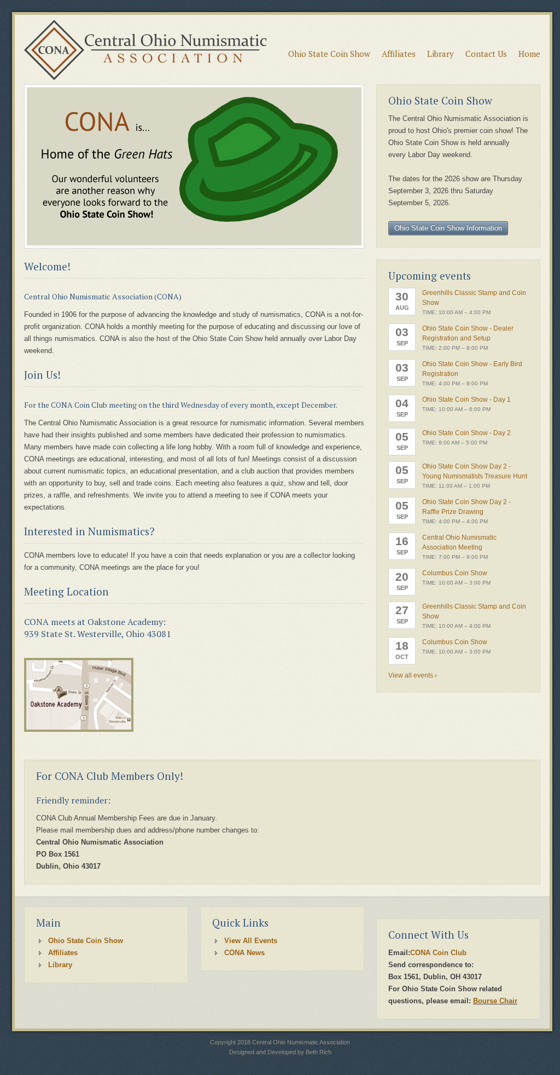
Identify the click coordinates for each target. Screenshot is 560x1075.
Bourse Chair (495, 1001)
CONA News (244, 953)
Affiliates (399, 53)
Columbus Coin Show (454, 573)
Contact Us (486, 53)
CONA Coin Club (438, 953)
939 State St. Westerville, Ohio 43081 (97, 634)
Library (440, 53)
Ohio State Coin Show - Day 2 (466, 433)
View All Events (250, 941)
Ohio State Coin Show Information (448, 228)
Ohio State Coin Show (329, 53)
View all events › (412, 675)
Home (529, 53)
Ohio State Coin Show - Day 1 (466, 399)
